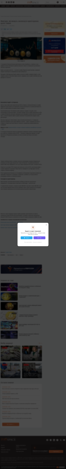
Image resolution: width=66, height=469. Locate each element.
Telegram (27, 237)
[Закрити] (46, 225)
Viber (40, 237)
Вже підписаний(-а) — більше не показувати (33, 242)
